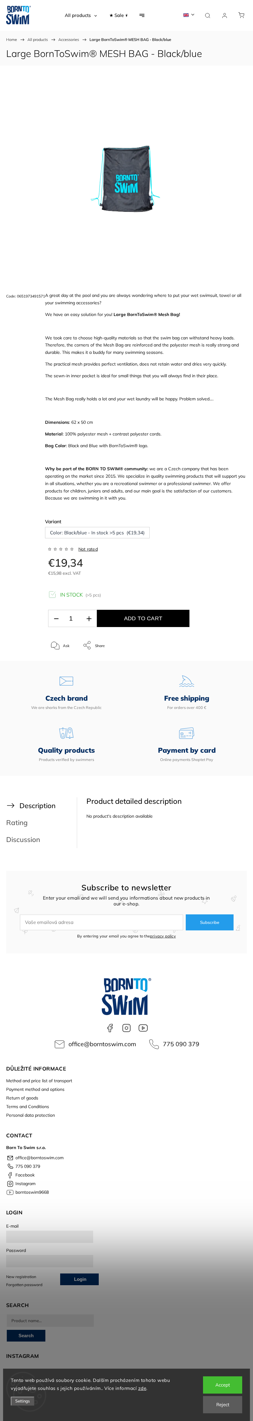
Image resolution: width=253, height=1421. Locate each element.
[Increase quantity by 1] (89, 618)
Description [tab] (37, 805)
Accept (222, 1385)
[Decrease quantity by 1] (56, 618)
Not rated (88, 549)
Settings (22, 1401)
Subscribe (209, 922)
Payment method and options (35, 1089)
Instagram (126, 1028)
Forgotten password (24, 1284)
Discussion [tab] (23, 839)
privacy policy (163, 935)
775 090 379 (181, 1044)
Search (26, 1335)
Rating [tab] (17, 822)
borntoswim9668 (143, 1028)
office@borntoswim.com (102, 1044)
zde (142, 1388)
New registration (21, 1276)
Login (80, 1279)
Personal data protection (30, 1115)
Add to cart (143, 618)
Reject (222, 1404)
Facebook (109, 1028)
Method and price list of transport (39, 1080)
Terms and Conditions (27, 1106)
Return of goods (22, 1098)
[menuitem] (81, 15)
